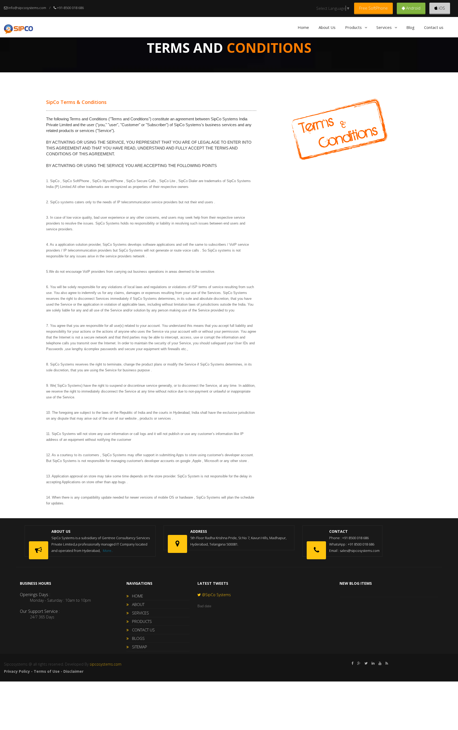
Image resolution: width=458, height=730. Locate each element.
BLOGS (137, 638)
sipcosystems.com (105, 664)
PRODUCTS (140, 621)
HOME (136, 596)
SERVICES (139, 612)
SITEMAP (138, 646)
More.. (108, 550)
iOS (441, 8)
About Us (327, 27)
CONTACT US (142, 629)
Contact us (433, 27)
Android (412, 8)
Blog (410, 27)
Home (303, 27)
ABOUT (136, 604)
